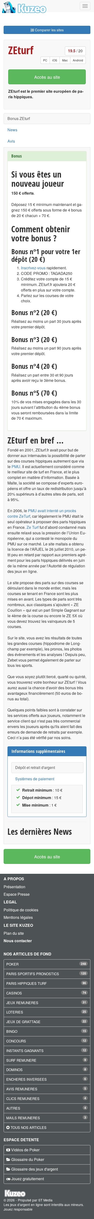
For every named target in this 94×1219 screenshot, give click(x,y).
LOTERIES (14, 1011)
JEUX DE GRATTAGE (23, 1021)
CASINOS (14, 992)
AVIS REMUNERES (21, 1088)
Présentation (14, 886)
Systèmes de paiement (34, 779)
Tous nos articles (29, 1127)
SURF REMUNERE (21, 1060)
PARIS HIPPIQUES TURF (26, 983)
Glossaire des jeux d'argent (34, 1169)
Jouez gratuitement (27, 1178)
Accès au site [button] (47, 77)
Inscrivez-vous (33, 268)
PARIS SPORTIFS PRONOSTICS (32, 973)
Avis (11, 141)
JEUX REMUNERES (22, 1002)
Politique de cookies (21, 910)
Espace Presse (17, 894)
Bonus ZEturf (18, 118)
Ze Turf (33, 527)
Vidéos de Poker (25, 1150)
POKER (12, 964)
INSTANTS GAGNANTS (25, 1050)
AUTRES (13, 1108)
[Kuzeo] (23, 6)
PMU (16, 466)
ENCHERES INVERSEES (26, 1079)
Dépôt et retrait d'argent (35, 767)
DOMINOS (14, 1069)
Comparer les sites (49, 29)
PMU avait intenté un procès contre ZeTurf (41, 513)
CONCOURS (16, 1040)
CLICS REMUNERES (23, 1098)
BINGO (11, 1031)
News (12, 129)
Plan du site (14, 933)
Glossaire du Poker (27, 1159)
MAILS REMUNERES (23, 1117)
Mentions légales (18, 917)
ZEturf (21, 50)
